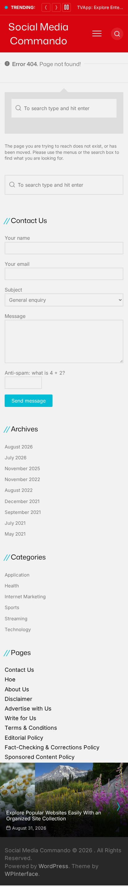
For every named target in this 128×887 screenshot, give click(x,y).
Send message (28, 401)
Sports (12, 607)
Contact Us (19, 669)
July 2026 (15, 458)
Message (15, 316)
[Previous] (46, 7)
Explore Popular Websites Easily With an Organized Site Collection (53, 815)
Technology (18, 629)
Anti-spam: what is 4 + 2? (35, 373)
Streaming (16, 619)
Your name (17, 238)
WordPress (53, 866)
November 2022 (22, 479)
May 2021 (15, 534)
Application (17, 575)
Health (12, 586)
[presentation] (118, 806)
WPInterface (21, 874)
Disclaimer (18, 699)
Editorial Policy (24, 737)
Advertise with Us (28, 708)
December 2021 (22, 501)
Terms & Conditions (31, 727)
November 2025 (22, 468)
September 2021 (23, 512)
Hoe (10, 679)
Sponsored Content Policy (40, 757)
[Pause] (66, 7)
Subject (13, 290)
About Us (17, 689)
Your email (17, 264)
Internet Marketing (25, 597)
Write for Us (20, 718)
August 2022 (19, 490)
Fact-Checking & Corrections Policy (52, 747)
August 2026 (19, 447)
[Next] (56, 7)
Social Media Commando (38, 33)
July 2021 (15, 523)
